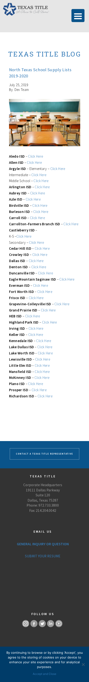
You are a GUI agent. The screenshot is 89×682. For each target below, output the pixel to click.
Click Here (35, 156)
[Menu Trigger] (77, 15)
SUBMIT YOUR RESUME (43, 556)
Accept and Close (44, 674)
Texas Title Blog (44, 54)
